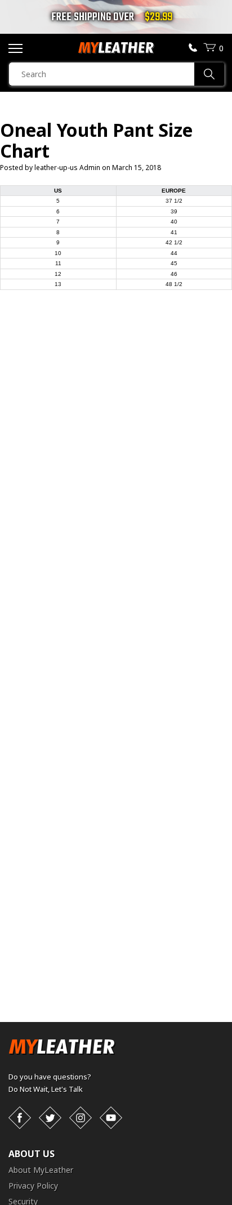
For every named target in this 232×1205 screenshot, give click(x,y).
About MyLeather (40, 1169)
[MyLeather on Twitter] (50, 1117)
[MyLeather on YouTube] (111, 1117)
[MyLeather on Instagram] (80, 1117)
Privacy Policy (33, 1185)
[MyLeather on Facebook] (19, 1117)
